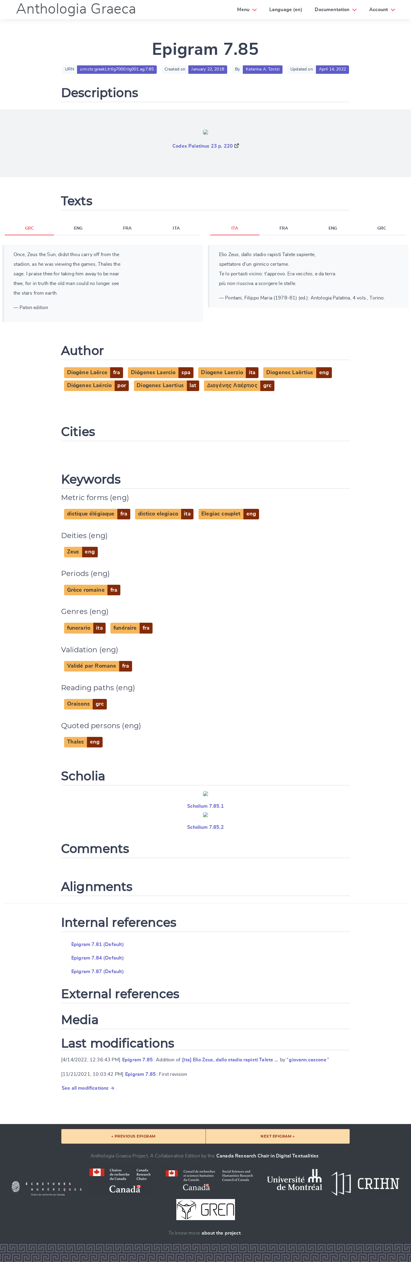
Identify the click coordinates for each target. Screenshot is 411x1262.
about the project (221, 1233)
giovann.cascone (307, 1059)
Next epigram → (278, 1136)
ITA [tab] (176, 228)
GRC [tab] (29, 228)
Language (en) (285, 9)
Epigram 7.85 (137, 1059)
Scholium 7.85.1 (205, 806)
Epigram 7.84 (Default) (97, 958)
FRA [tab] (127, 228)
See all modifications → (88, 1088)
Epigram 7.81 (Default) (97, 944)
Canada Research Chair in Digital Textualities (267, 1156)
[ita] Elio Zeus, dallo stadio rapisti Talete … (230, 1059)
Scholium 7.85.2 (205, 827)
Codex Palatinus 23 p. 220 (202, 146)
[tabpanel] (102, 283)
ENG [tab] (78, 228)
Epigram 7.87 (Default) (97, 971)
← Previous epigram (133, 1136)
